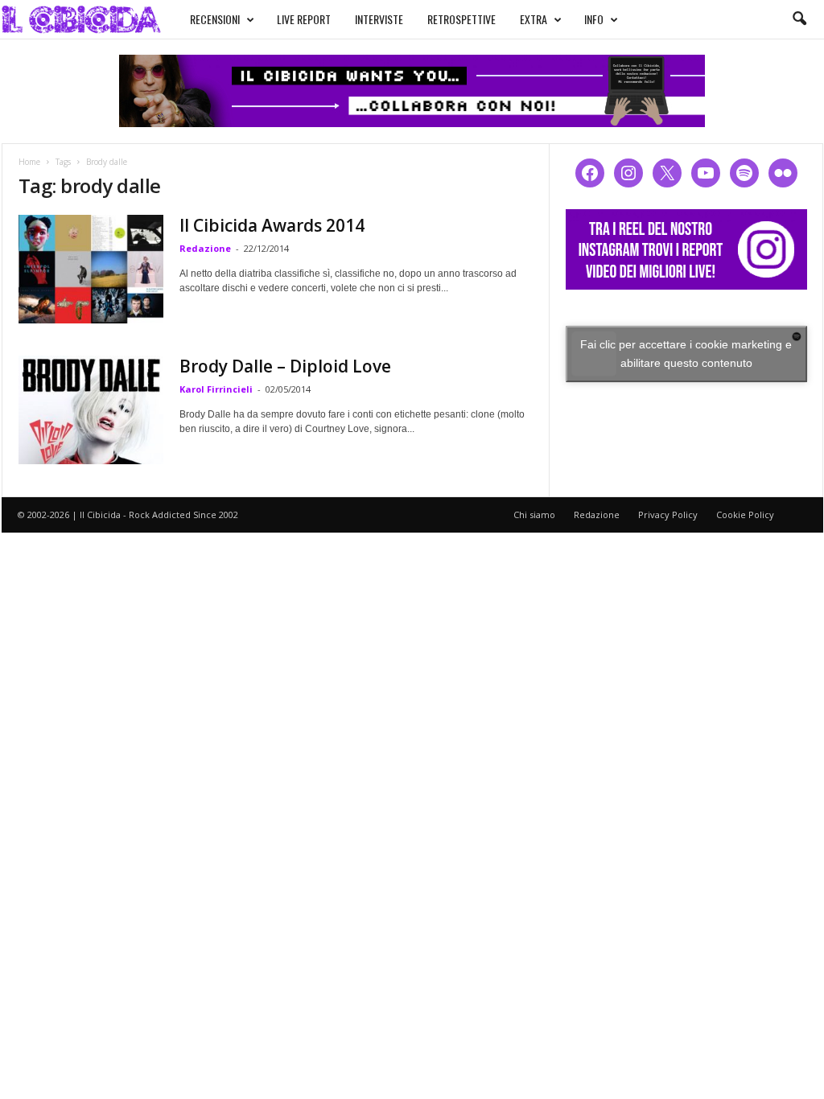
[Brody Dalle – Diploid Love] (91, 410)
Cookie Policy (745, 514)
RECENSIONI (215, 18)
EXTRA (533, 18)
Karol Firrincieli (216, 389)
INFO (594, 18)
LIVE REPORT (304, 18)
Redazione (205, 248)
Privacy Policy (668, 514)
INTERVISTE (379, 18)
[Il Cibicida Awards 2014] (91, 269)
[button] (799, 19)
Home (29, 161)
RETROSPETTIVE (461, 18)
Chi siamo (534, 514)
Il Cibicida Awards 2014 (272, 225)
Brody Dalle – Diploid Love (285, 366)
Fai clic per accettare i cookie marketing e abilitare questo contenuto (686, 353)
